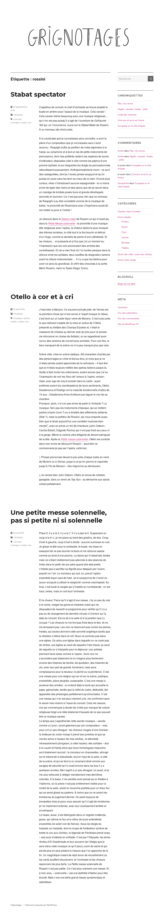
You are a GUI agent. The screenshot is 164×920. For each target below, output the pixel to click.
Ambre (121, 150)
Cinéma (125, 221)
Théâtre (125, 247)
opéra (26, 318)
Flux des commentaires (128, 318)
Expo (124, 232)
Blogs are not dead (126, 283)
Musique (18, 114)
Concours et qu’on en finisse (131, 120)
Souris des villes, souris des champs (135, 254)
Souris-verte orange (127, 259)
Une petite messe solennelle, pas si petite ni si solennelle (59, 516)
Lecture (125, 237)
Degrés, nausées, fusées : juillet (133, 109)
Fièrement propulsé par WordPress (41, 904)
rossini (23, 122)
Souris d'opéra (124, 216)
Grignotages (16, 904)
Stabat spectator (38, 94)
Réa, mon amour (125, 103)
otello (14, 321)
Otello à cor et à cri (42, 297)
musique (15, 122)
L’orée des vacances (127, 114)
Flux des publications (127, 312)
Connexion (122, 307)
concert (17, 119)
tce (29, 122)
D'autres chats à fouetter (129, 211)
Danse (124, 226)
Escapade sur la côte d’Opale (131, 125)
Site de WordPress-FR (128, 324)
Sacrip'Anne (123, 183)
